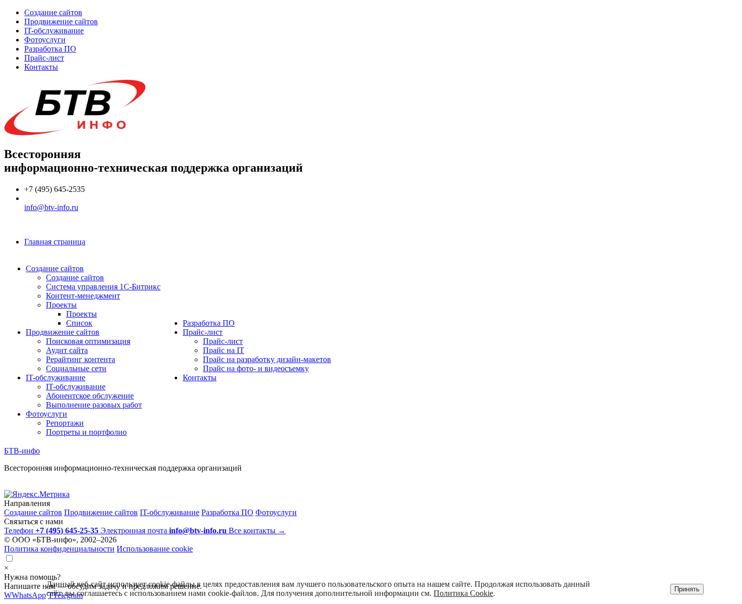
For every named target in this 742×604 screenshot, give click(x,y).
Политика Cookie (463, 593)
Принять (687, 589)
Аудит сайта (67, 350)
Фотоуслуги (45, 39)
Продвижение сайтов (61, 21)
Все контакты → (257, 530)
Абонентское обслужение (90, 395)
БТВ (22, 450)
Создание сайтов (53, 12)
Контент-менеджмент (83, 295)
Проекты (61, 304)
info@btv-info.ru (51, 207)
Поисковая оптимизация (88, 341)
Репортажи (65, 423)
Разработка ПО (50, 48)
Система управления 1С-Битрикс (103, 286)
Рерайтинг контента (80, 359)
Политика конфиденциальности (59, 548)
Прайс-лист (44, 58)
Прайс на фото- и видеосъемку (256, 368)
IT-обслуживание (54, 30)
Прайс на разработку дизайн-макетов (267, 359)
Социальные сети (76, 368)
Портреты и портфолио (86, 432)
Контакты (41, 67)
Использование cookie (155, 548)
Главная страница (54, 241)
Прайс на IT (223, 350)
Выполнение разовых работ (94, 404)
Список (79, 323)
